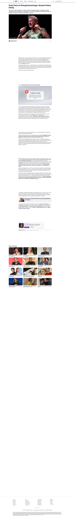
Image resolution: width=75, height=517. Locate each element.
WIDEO (35, 1)
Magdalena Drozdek (13, 40)
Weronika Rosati (39, 503)
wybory (24, 63)
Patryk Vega (14, 501)
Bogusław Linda (39, 501)
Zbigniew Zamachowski (27, 502)
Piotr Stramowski (27, 501)
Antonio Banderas (39, 502)
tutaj (27, 515)
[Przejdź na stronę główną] (14, 1)
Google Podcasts (39, 207)
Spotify (34, 207)
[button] (56, 1)
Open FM (44, 207)
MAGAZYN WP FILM (30, 1)
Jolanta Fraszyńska (27, 503)
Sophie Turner (14, 503)
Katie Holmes (14, 502)
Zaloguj (59, 1)
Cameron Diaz (51, 502)
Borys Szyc (51, 503)
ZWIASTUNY (25, 1)
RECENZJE (21, 1)
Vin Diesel (51, 501)
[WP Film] (17, 1)
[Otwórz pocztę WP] (53, 1)
